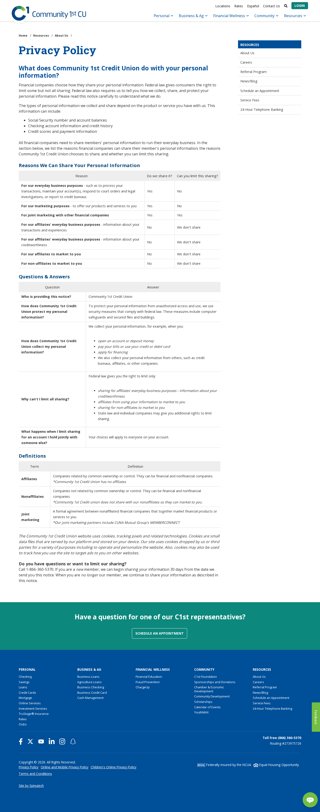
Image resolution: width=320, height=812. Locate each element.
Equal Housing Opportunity (278, 764)
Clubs (23, 724)
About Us (247, 53)
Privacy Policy (28, 767)
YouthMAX (201, 712)
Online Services (30, 703)
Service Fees (249, 100)
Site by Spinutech (31, 785)
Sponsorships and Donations (214, 682)
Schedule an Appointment (259, 90)
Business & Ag (192, 15)
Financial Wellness (229, 15)
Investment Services (33, 708)
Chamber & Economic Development (209, 689)
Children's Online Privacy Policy (113, 767)
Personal (162, 15)
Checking (25, 676)
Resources (293, 15)
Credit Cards (27, 692)
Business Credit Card (92, 692)
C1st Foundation (205, 676)
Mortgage (25, 698)
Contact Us (271, 6)
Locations (222, 6)
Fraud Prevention (148, 682)
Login (299, 5)
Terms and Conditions (35, 773)
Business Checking (90, 687)
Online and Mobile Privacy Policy (64, 767)
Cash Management (90, 698)
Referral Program (253, 71)
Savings (24, 682)
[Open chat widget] (310, 799)
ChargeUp (143, 687)
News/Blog (248, 81)
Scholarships (203, 702)
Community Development (212, 696)
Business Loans (88, 676)
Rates (238, 6)
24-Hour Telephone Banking (261, 109)
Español (253, 6)
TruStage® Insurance (34, 714)
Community (264, 15)
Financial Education (149, 676)
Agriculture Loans (89, 682)
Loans (23, 687)
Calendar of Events (207, 707)
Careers (246, 62)
